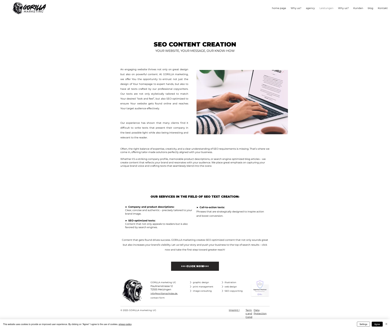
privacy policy (125, 324)
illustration (230, 282)
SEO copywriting (234, 291)
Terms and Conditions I (249, 317)
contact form (158, 297)
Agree (377, 324)
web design (231, 286)
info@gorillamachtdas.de (164, 293)
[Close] (386, 324)
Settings (363, 324)
